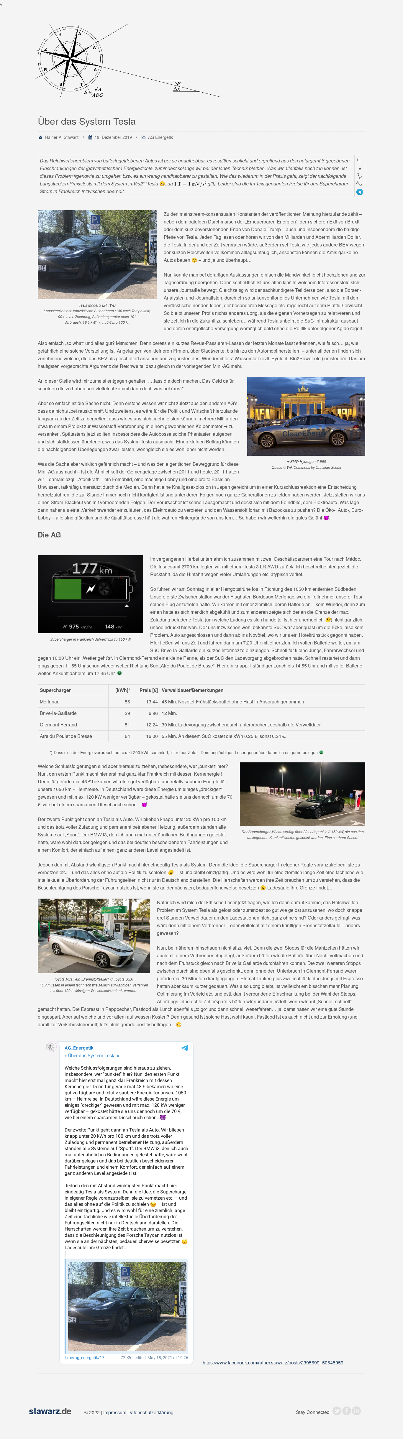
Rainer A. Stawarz (62, 137)
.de (50, 1410)
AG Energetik (160, 137)
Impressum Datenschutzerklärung (138, 1412)
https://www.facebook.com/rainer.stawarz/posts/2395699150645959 (273, 1362)
